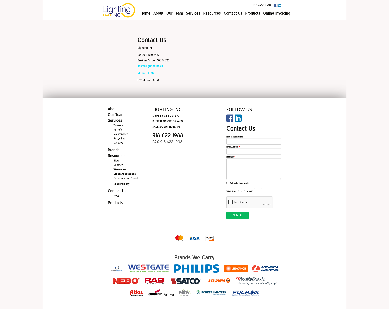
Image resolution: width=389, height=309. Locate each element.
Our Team (174, 13)
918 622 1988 (262, 5)
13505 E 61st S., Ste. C (165, 115)
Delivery (118, 142)
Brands (113, 150)
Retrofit (118, 129)
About (158, 13)
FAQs (116, 195)
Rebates (118, 165)
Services (193, 13)
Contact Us (233, 13)
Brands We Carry (194, 257)
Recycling (119, 138)
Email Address (233, 147)
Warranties (120, 169)
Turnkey (118, 125)
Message (230, 157)
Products (252, 13)
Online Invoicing (276, 13)
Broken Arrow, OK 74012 (167, 121)
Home (145, 13)
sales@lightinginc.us (150, 66)
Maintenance (121, 134)
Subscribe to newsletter (240, 183)
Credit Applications (125, 173)
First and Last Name (235, 137)
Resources (212, 13)
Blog (116, 160)
